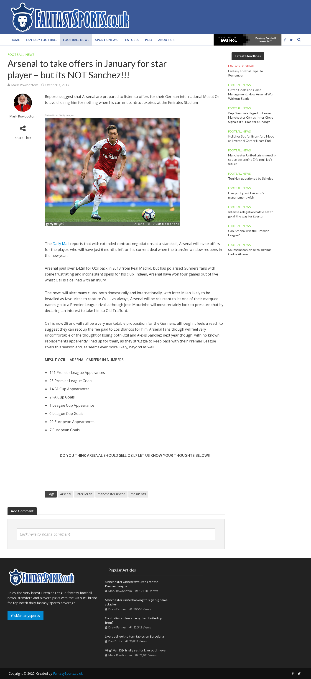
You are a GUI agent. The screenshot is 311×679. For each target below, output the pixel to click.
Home (15, 40)
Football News (76, 40)
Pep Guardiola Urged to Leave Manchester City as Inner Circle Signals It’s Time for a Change (250, 117)
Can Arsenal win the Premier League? (248, 233)
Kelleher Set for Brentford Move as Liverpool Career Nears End (251, 138)
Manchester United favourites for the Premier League (131, 584)
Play (148, 40)
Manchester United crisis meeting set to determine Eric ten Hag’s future (252, 159)
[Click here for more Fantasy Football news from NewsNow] (232, 40)
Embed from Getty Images (59, 115)
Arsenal (65, 494)
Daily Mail (61, 243)
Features (131, 40)
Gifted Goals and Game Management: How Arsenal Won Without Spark (251, 94)
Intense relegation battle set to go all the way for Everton (250, 214)
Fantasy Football (41, 40)
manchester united (111, 494)
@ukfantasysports (25, 615)
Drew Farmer (117, 609)
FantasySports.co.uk (68, 673)
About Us (166, 40)
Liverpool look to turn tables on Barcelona (134, 636)
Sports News (106, 40)
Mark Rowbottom (24, 85)
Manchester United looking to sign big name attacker (136, 602)
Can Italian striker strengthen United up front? (133, 620)
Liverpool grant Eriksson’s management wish (246, 195)
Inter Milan (84, 494)
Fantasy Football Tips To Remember (245, 73)
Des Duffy (115, 641)
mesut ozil (138, 494)
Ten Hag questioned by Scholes (250, 178)
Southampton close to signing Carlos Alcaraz (249, 252)
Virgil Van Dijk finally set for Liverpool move (135, 650)
